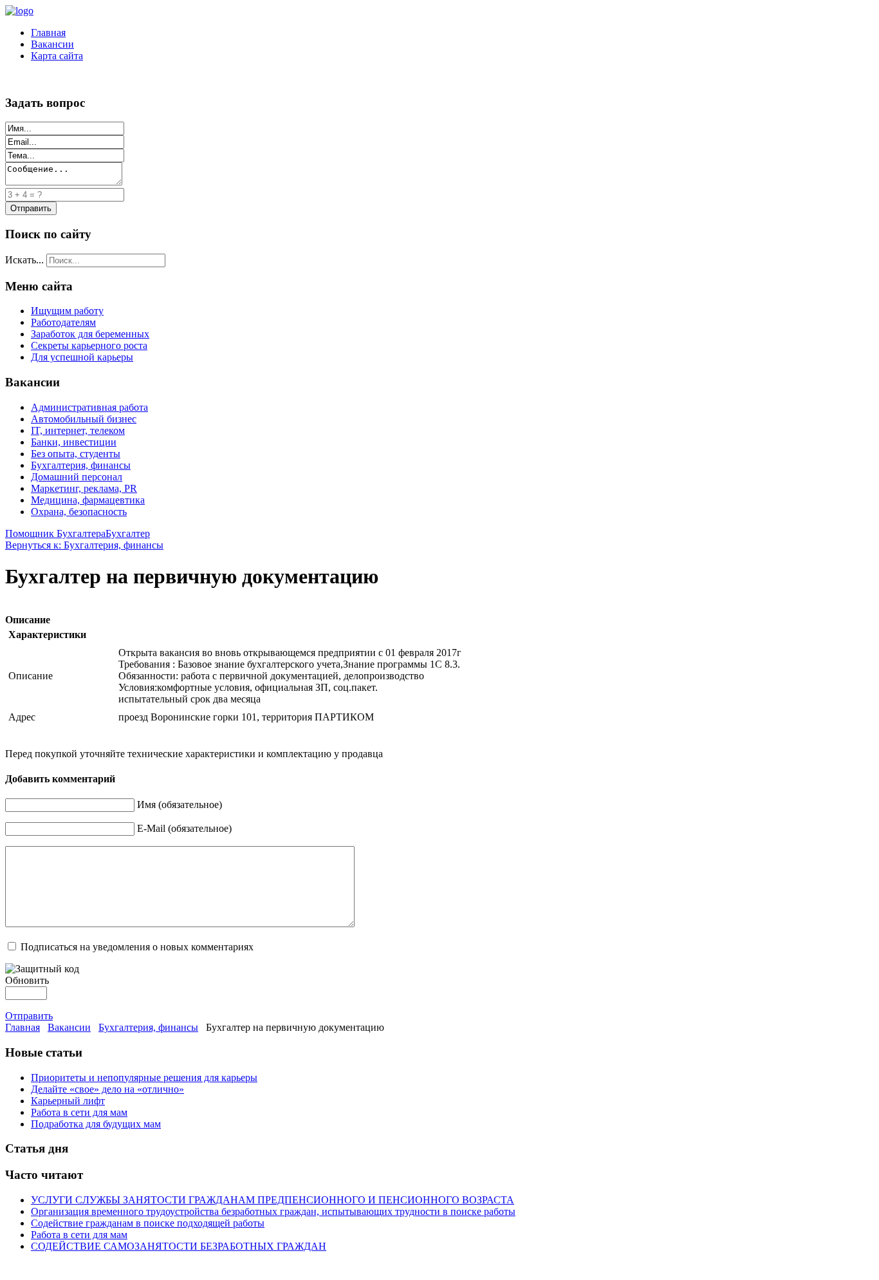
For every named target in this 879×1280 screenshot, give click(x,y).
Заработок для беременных (90, 333)
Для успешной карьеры (82, 357)
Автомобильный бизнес (83, 418)
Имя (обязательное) (179, 804)
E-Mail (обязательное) (184, 828)
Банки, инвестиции (73, 442)
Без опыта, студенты (75, 453)
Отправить (29, 1015)
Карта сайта (57, 55)
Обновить (27, 980)
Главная (48, 32)
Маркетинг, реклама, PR (84, 488)
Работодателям (63, 322)
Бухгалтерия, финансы (81, 465)
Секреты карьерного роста (89, 345)
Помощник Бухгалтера (55, 533)
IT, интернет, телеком (78, 430)
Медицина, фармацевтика (88, 499)
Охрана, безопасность (79, 511)
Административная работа (89, 407)
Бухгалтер (128, 533)
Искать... (24, 259)
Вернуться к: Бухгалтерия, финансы (84, 545)
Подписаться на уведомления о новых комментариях (137, 946)
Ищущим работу (67, 310)
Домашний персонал (76, 476)
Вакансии (52, 44)
